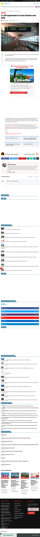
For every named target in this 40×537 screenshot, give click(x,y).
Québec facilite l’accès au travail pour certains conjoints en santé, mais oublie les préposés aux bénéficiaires (20, 382)
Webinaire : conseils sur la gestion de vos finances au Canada (16, 241)
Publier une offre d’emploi (5, 503)
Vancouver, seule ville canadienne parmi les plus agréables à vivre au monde (18, 270)
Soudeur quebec (8, 373)
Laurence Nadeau (6, 20)
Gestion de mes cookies (18, 515)
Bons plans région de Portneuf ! (7, 441)
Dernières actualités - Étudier (5, 478)
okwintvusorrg (4, 434)
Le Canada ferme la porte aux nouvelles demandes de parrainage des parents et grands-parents (22, 251)
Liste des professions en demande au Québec (5, 509)
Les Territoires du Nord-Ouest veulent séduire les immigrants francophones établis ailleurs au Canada (18, 391)
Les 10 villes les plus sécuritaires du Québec (12, 229)
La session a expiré (3, 531)
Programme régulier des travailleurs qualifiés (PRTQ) (5, 512)
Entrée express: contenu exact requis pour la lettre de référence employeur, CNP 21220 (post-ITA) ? (20, 444)
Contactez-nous (17, 511)
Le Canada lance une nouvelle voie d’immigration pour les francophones (17, 359)
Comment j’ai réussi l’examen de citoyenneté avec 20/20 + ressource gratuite (15, 438)
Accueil (2, 11)
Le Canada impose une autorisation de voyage (13, 133)
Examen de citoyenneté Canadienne (5, 524)
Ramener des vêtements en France (7, 454)
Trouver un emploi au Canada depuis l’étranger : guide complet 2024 (17, 377)
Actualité (5, 11)
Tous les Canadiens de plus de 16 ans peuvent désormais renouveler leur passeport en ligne (21, 399)
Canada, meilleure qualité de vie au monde (12, 233)
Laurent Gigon (4, 492)
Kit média (16, 507)
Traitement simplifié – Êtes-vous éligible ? (6, 521)
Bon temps (3, 457)
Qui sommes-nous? (17, 505)
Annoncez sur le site (17, 509)
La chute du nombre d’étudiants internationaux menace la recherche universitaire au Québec (24, 484)
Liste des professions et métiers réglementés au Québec (6, 518)
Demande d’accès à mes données (18, 518)
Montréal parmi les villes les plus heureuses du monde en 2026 (16, 261)
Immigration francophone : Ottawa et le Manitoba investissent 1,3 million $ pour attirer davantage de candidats (20, 266)
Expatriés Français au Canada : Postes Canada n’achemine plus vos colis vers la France (20, 237)
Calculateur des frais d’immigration (4, 527)
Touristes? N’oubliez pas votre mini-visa (12, 134)
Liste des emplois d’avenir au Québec (6, 515)
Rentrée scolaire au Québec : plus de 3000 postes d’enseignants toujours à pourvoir (19, 368)
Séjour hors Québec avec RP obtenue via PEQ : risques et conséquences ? (15, 461)
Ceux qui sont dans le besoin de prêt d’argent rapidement (12, 451)
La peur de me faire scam (5, 464)
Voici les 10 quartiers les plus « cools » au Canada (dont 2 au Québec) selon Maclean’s (15, 483)
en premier (36, 176)
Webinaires (33, 478)
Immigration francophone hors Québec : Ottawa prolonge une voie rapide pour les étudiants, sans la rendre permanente (19, 247)
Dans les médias (17, 503)
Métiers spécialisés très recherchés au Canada (5, 506)
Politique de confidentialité (18, 513)
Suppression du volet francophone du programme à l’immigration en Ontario (18, 386)
